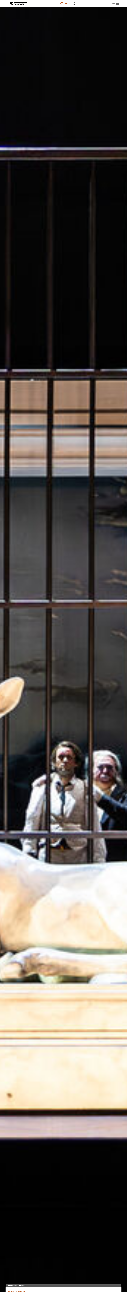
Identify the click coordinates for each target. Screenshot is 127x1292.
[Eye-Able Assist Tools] (75, 3)
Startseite (12, 1286)
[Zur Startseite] (18, 3)
